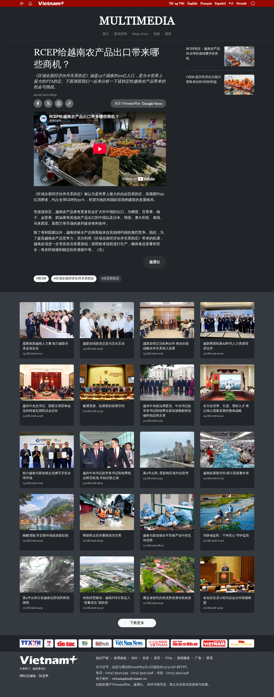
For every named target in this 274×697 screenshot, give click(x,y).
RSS (134, 658)
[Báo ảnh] (214, 643)
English (192, 3)
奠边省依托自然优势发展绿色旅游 (167, 598)
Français (206, 3)
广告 (198, 658)
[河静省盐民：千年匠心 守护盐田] (227, 512)
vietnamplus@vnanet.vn (129, 679)
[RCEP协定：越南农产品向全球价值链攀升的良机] (239, 56)
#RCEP (41, 278)
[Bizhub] (102, 643)
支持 (145, 658)
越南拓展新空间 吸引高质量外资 (226, 473)
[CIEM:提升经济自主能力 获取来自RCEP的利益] (239, 85)
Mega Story (140, 34)
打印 (59, 103)
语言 (157, 658)
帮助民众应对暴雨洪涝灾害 (102, 535)
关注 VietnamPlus (127, 103)
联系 (209, 658)
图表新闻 (120, 34)
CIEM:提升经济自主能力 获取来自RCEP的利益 (203, 79)
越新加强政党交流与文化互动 (104, 343)
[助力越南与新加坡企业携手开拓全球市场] (47, 450)
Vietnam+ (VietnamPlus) (52, 3)
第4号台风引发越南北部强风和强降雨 (46, 600)
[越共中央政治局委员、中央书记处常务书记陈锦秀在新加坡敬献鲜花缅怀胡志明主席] (167, 382)
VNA (168, 658)
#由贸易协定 (110, 278)
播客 (168, 34)
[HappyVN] (241, 643)
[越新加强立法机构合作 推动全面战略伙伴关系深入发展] (167, 320)
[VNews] (49, 643)
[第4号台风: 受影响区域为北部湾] (167, 450)
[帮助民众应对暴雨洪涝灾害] (107, 512)
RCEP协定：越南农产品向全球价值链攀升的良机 (203, 53)
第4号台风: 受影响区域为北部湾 (165, 473)
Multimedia (137, 20)
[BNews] (84, 643)
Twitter (48, 103)
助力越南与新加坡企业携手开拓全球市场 (47, 475)
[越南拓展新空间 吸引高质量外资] (227, 450)
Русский (241, 3)
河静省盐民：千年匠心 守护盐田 (226, 535)
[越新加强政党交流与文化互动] (107, 320)
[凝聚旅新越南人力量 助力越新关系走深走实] (47, 320)
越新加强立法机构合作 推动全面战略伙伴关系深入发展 (166, 346)
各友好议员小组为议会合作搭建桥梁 (227, 600)
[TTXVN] (31, 643)
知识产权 (102, 658)
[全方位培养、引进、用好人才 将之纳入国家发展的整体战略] (227, 382)
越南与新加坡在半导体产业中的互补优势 (167, 538)
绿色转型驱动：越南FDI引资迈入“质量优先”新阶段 (106, 600)
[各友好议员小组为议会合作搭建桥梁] (227, 574)
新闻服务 (183, 658)
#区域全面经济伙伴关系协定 (74, 278)
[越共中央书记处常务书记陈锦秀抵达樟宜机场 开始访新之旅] (107, 450)
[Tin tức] (66, 643)
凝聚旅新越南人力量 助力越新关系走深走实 (45, 346)
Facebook (38, 103)
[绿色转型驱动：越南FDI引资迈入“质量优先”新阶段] (107, 574)
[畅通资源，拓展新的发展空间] (107, 382)
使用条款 (120, 658)
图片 (106, 34)
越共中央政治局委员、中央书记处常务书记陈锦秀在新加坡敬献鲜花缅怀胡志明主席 (167, 410)
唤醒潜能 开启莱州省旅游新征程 (45, 535)
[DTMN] (185, 643)
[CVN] (157, 643)
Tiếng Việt (176, 3)
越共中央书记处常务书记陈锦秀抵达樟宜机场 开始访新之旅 (107, 475)
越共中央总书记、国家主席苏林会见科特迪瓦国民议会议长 (47, 408)
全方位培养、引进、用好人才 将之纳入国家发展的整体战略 (226, 408)
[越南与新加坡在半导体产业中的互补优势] (167, 512)
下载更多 (137, 623)
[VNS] (129, 643)
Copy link (69, 103)
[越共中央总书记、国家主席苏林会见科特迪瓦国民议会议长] (47, 382)
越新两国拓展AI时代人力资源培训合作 (225, 346)
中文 (231, 3)
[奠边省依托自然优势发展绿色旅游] (167, 574)
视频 (156, 34)
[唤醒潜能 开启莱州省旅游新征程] (47, 512)
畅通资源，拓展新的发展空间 (104, 406)
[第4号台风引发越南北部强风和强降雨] (47, 574)
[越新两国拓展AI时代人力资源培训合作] (227, 320)
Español (220, 3)
